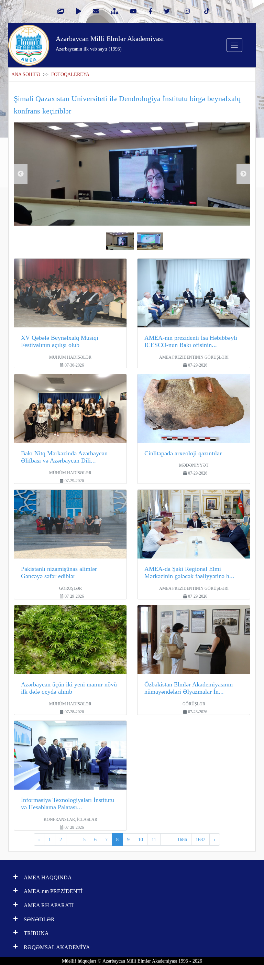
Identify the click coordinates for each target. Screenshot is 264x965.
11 (154, 839)
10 (140, 839)
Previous (21, 174)
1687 (200, 839)
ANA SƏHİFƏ (25, 74)
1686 (182, 839)
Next (243, 174)
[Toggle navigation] (234, 45)
